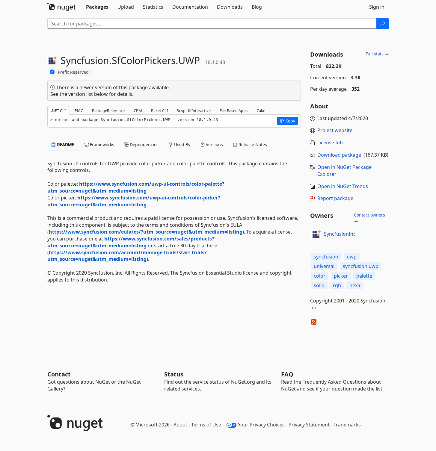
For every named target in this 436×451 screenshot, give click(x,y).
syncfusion (326, 256)
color (319, 276)
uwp (352, 256)
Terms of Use (206, 424)
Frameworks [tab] (101, 144)
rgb (337, 285)
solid (319, 285)
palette (364, 276)
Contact (59, 374)
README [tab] (65, 144)
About (180, 424)
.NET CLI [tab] (58, 110)
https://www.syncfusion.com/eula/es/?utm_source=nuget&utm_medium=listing (145, 231)
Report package (335, 198)
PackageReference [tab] (108, 110)
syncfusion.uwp (360, 266)
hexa (354, 285)
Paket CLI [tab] (159, 110)
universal (324, 266)
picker (341, 276)
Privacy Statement (309, 424)
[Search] (382, 23)
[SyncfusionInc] (316, 234)
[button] (287, 121)
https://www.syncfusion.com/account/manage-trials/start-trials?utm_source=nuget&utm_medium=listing (127, 256)
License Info (331, 142)
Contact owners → (369, 218)
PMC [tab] (79, 110)
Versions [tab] (214, 144)
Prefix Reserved (73, 72)
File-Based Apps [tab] (234, 110)
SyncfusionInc (340, 234)
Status (173, 374)
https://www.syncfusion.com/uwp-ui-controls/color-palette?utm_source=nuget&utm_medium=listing (135, 187)
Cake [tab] (261, 110)
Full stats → (377, 54)
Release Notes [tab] (252, 144)
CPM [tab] (138, 110)
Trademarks (347, 424)
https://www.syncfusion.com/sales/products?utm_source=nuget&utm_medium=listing (130, 242)
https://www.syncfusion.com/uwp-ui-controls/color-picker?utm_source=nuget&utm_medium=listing (133, 201)
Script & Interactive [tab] (194, 110)
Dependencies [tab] (144, 144)
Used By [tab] (181, 144)
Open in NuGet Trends (342, 186)
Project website (334, 130)
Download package (339, 155)
